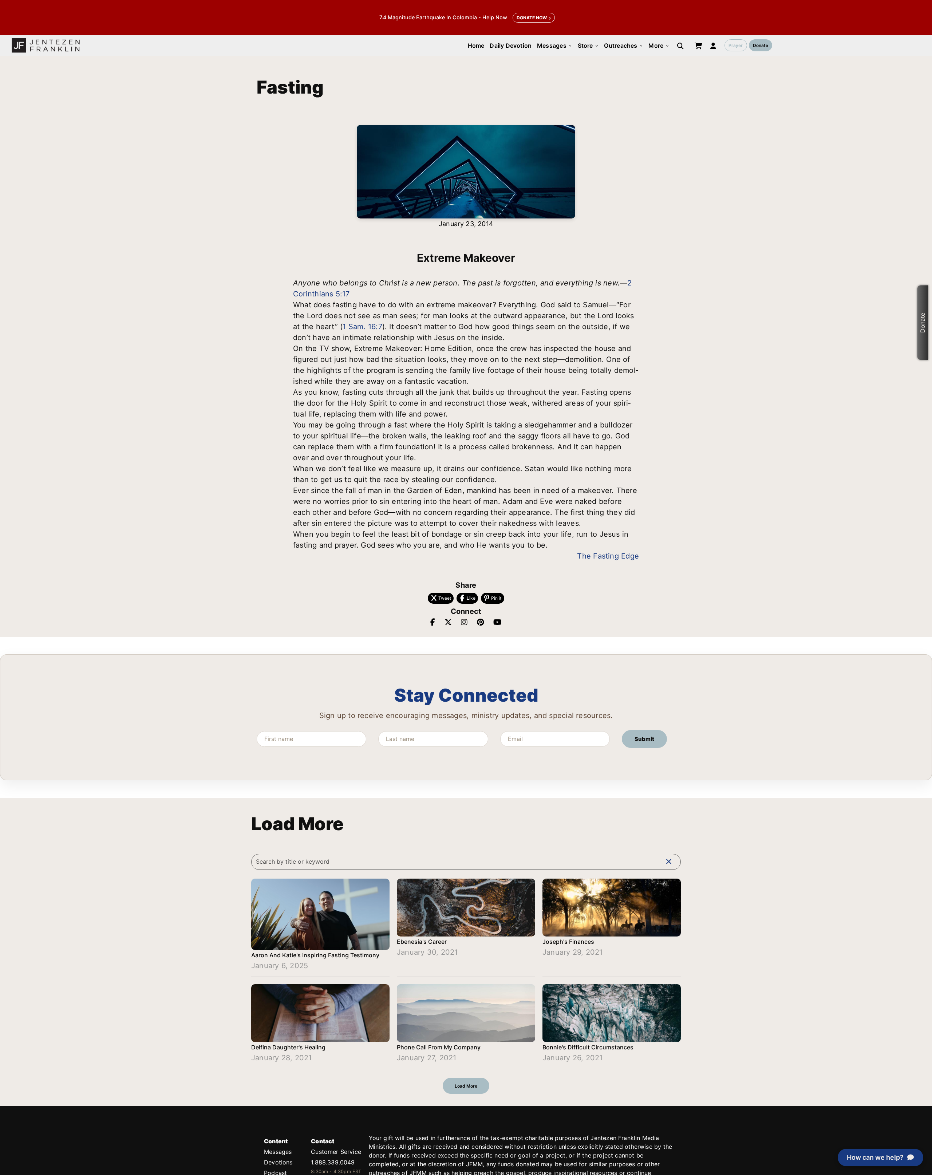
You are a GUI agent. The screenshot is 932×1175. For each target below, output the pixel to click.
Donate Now (532, 17)
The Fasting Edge (608, 556)
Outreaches (623, 45)
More (658, 45)
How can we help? (875, 1157)
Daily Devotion (511, 45)
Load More (466, 1086)
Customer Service (336, 1151)
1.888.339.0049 (333, 1162)
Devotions (278, 1162)
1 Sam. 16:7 (362, 326)
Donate (760, 45)
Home (476, 45)
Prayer (735, 45)
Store (588, 45)
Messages (554, 45)
